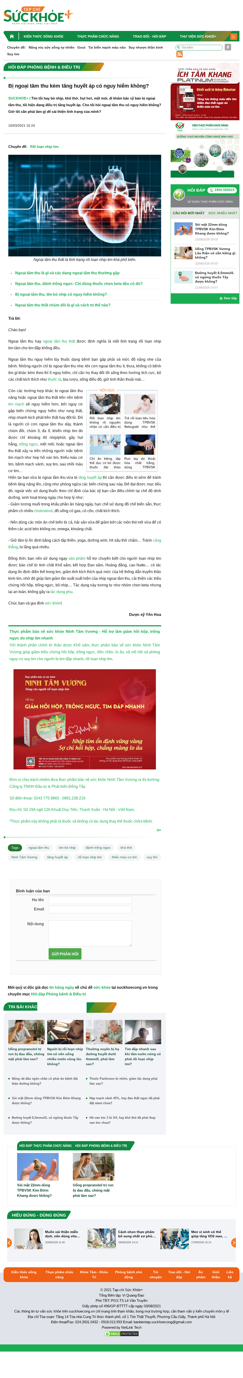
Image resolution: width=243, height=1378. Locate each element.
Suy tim (13, 54)
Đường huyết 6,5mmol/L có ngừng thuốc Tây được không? (45, 1120)
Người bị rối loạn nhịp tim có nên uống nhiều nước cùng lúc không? (65, 1056)
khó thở (126, 847)
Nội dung (35, 924)
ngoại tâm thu (38, 847)
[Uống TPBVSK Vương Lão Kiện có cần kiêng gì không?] (183, 253)
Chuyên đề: (16, 47)
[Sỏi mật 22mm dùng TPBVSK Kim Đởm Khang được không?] (183, 229)
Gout (81, 47)
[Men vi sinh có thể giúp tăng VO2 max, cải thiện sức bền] (101, 1238)
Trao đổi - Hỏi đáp (149, 36)
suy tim (152, 857)
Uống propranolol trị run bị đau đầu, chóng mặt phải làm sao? (26, 1054)
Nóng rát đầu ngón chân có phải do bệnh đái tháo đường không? (45, 1081)
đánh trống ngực (98, 847)
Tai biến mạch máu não (107, 47)
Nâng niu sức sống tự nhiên (52, 47)
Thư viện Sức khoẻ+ (198, 36)
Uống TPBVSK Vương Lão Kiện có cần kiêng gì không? (215, 253)
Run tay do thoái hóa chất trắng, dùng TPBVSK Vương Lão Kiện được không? (139, 467)
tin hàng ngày (61, 987)
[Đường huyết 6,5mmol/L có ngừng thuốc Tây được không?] (183, 277)
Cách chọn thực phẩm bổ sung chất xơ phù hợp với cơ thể (63, 1234)
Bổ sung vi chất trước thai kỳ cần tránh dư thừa (209, 1234)
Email (39, 909)
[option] (48, 1238)
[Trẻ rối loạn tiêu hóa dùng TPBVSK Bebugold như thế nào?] (139, 404)
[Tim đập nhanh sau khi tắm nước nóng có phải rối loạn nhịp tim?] (143, 1032)
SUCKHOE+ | (19, 98)
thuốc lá (54, 379)
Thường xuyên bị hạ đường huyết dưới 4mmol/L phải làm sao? (102, 1056)
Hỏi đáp (196, 190)
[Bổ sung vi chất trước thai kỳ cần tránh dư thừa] (174, 1242)
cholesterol (43, 511)
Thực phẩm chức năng (98, 36)
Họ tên (38, 900)
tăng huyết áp (89, 477)
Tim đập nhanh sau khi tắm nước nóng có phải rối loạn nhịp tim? (143, 1056)
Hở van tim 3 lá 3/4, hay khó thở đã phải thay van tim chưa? (122, 1120)
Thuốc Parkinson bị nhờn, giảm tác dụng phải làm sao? (123, 1081)
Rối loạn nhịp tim (44, 147)
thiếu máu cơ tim (124, 857)
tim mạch (16, 404)
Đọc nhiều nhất (223, 213)
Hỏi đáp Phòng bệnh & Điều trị (58, 994)
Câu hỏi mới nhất (189, 213)
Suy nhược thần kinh (146, 47)
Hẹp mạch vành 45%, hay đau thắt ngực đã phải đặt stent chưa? (124, 1100)
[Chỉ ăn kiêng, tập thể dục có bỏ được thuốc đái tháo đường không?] (105, 444)
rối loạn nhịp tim (90, 857)
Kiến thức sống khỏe (43, 36)
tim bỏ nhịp (67, 847)
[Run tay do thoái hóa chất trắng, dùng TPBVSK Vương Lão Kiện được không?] (139, 444)
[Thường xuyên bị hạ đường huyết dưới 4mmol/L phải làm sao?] (104, 1032)
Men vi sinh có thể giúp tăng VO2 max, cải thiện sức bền (137, 1234)
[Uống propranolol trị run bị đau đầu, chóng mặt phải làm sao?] (26, 1032)
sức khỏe (53, 603)
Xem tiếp (230, 298)
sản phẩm (77, 558)
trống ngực (28, 444)
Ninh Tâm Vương (82, 631)
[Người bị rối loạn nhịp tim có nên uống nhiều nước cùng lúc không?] (65, 1032)
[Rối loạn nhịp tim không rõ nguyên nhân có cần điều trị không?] (105, 404)
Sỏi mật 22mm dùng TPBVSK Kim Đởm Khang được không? (46, 1100)
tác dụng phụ (61, 592)
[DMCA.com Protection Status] (121, 1333)
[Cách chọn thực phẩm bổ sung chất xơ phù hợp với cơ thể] (28, 1238)
